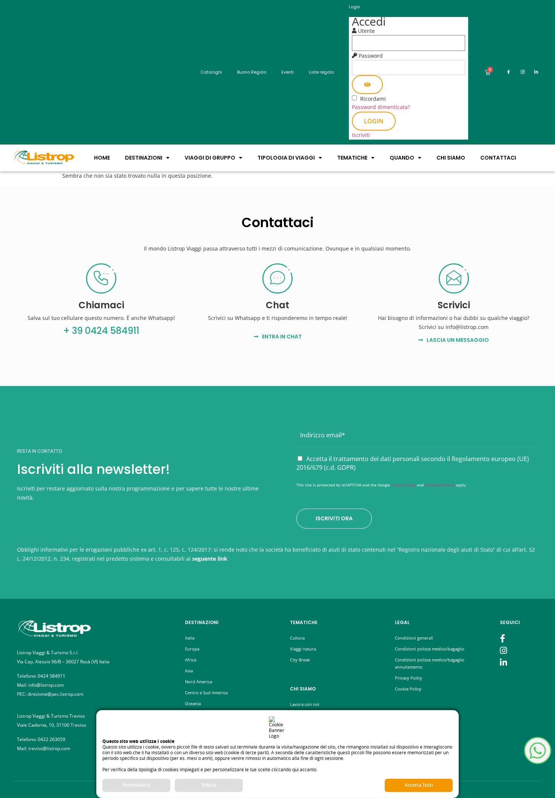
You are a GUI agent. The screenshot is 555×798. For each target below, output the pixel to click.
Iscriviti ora (334, 518)
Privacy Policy (403, 484)
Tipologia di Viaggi (286, 157)
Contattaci (498, 157)
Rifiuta (209, 785)
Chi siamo (450, 157)
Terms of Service (440, 484)
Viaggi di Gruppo (210, 157)
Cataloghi (211, 72)
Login (374, 121)
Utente (366, 31)
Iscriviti (361, 134)
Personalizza (136, 785)
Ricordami (373, 98)
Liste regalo (321, 72)
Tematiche (352, 157)
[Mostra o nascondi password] (367, 84)
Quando (402, 157)
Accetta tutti (419, 785)
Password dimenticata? (381, 107)
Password (371, 55)
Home (102, 157)
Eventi (287, 72)
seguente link (209, 558)
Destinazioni (143, 157)
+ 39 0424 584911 (101, 330)
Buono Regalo (251, 72)
